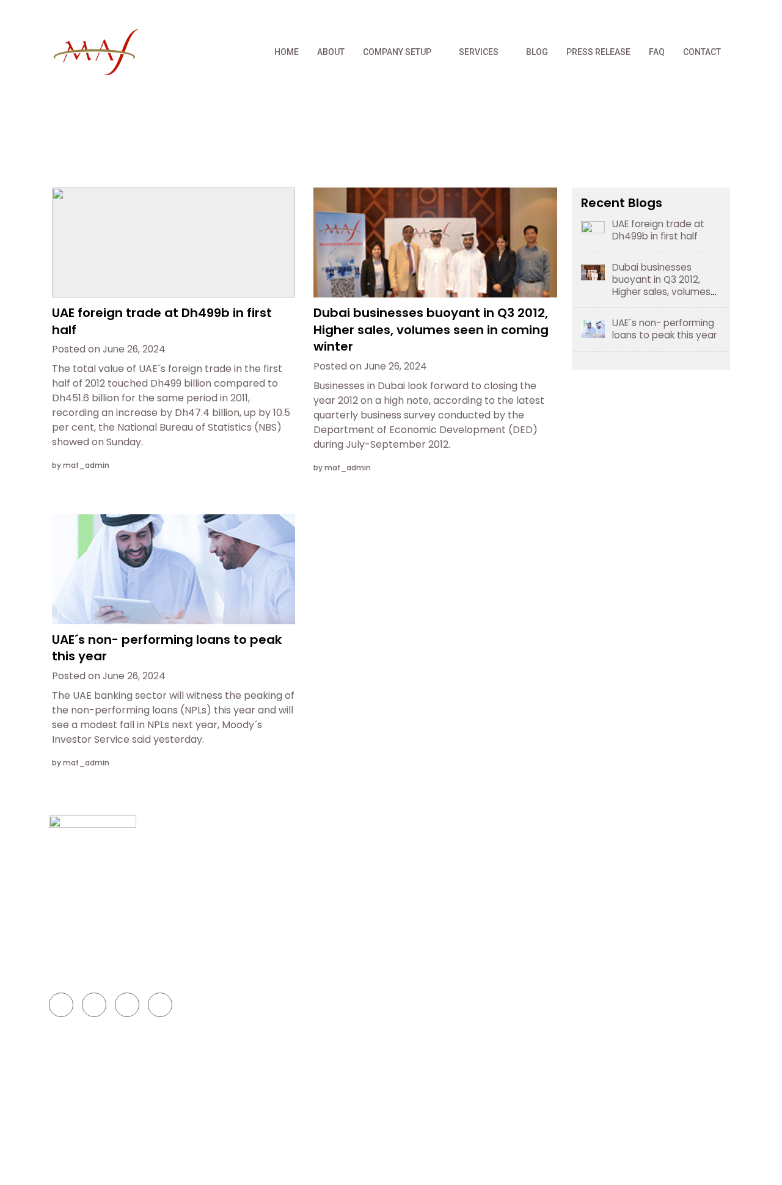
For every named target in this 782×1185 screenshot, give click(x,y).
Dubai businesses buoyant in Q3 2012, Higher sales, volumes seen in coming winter (431, 329)
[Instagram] (717, 14)
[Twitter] (668, 14)
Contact (702, 52)
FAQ (657, 52)
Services (479, 52)
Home (286, 52)
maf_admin (86, 465)
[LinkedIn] (693, 14)
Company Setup (397, 52)
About (331, 52)
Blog (537, 52)
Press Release (598, 52)
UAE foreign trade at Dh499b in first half (162, 321)
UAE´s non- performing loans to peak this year (167, 648)
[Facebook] (644, 14)
